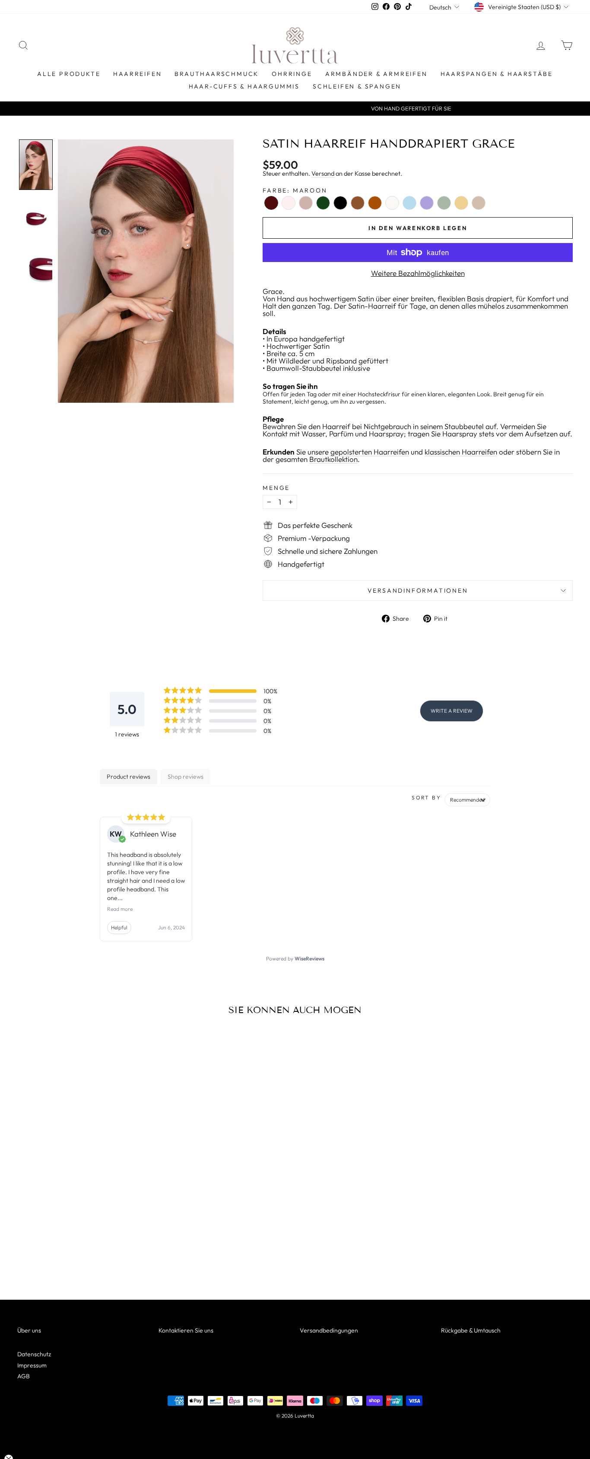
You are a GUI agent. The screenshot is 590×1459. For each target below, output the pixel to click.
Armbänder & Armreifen (376, 74)
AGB (23, 1376)
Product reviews (128, 776)
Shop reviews (185, 776)
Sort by (426, 797)
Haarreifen (137, 74)
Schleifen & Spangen (357, 86)
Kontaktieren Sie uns (186, 1330)
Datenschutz (34, 1354)
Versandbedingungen (329, 1330)
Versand (322, 173)
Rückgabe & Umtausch (471, 1330)
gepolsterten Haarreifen (369, 451)
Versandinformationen (418, 590)
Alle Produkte (68, 74)
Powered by (295, 958)
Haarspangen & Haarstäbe (497, 74)
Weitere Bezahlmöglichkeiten (418, 273)
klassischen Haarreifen (461, 451)
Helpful (119, 927)
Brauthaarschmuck (216, 74)
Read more (120, 909)
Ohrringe (292, 74)
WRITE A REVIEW (452, 710)
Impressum (32, 1365)
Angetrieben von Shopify (295, 1427)
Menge (276, 488)
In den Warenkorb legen (83, 1224)
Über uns (29, 1330)
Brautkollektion (333, 459)
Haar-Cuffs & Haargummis (244, 86)
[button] (36, 164)
